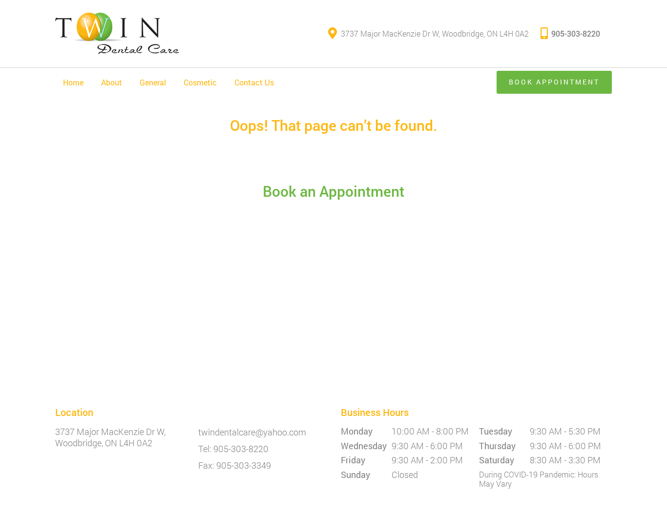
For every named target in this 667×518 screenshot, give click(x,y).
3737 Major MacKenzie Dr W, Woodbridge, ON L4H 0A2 (435, 33)
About (111, 82)
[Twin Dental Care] (117, 34)
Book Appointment (554, 81)
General (153, 82)
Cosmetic (200, 82)
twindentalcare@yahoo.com (252, 432)
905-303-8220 (575, 33)
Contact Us (254, 82)
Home (73, 82)
